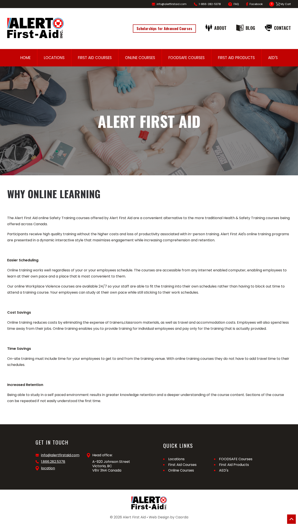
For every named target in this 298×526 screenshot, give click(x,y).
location (48, 468)
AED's (273, 57)
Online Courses (140, 57)
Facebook (256, 4)
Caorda (181, 517)
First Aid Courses (95, 57)
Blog (250, 28)
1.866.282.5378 (53, 462)
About (220, 28)
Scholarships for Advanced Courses (164, 28)
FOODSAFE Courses (186, 57)
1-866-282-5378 (210, 4)
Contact (282, 28)
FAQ (236, 4)
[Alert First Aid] (35, 28)
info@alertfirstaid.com (172, 4)
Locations (54, 57)
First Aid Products (236, 57)
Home (25, 57)
